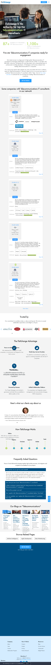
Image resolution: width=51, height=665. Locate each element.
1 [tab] (12, 333)
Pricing (23, 648)
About (9, 644)
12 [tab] (32, 333)
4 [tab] (17, 333)
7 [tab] (23, 333)
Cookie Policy (20, 663)
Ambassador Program (12, 650)
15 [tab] (38, 333)
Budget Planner (41, 650)
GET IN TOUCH (25, 80)
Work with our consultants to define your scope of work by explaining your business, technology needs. (9, 436)
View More (41, 133)
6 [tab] (21, 333)
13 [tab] (34, 333)
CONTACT (44, 2)
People (23, 646)
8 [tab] (25, 333)
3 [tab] (15, 333)
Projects (23, 644)
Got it (27, 663)
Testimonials (40, 648)
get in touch (25, 547)
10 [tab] (29, 333)
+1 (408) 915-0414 (25, 658)
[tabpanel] (7, 328)
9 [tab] (27, 333)
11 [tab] (30, 333)
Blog (39, 644)
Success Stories (41, 646)
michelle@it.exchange (26, 659)
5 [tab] (19, 333)
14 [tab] (36, 333)
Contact (9, 648)
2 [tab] (14, 333)
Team (9, 646)
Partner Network (25, 650)
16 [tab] (40, 333)
